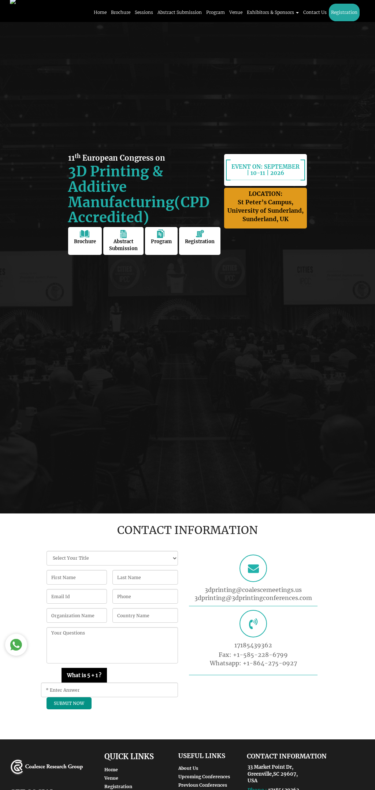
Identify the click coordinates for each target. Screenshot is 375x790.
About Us (188, 768)
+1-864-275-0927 (270, 663)
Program (215, 12)
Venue (235, 12)
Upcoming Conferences (204, 776)
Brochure (120, 12)
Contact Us (315, 12)
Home (100, 12)
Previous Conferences (202, 785)
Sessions (144, 12)
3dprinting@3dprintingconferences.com (253, 597)
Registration (344, 12)
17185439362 (253, 645)
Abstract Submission (179, 12)
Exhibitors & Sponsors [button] (271, 12)
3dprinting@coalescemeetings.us (253, 589)
